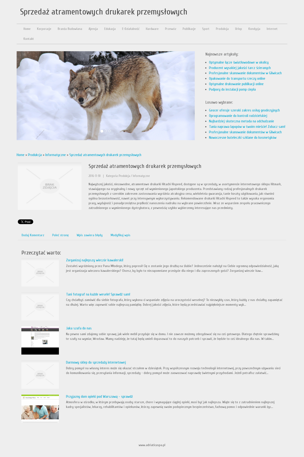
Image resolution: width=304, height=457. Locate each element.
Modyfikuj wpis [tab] (120, 235)
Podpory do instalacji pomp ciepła (232, 89)
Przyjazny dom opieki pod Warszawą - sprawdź (99, 396)
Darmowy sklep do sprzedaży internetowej (96, 362)
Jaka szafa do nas (79, 328)
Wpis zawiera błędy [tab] (90, 235)
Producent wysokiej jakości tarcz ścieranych (240, 68)
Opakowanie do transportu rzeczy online (237, 78)
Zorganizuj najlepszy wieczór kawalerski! (94, 260)
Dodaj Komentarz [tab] (33, 235)
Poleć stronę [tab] (60, 235)
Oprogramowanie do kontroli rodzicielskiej (238, 116)
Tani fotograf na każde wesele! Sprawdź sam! (98, 294)
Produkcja (35, 155)
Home (20, 155)
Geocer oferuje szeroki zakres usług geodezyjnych (244, 110)
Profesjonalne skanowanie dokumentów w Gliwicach (245, 73)
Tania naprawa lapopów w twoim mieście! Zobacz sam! (247, 127)
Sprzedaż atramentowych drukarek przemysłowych (105, 155)
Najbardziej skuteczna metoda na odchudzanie (241, 121)
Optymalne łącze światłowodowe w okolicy (239, 62)
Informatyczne (55, 155)
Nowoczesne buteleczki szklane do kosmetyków (242, 137)
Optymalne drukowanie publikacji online (236, 84)
